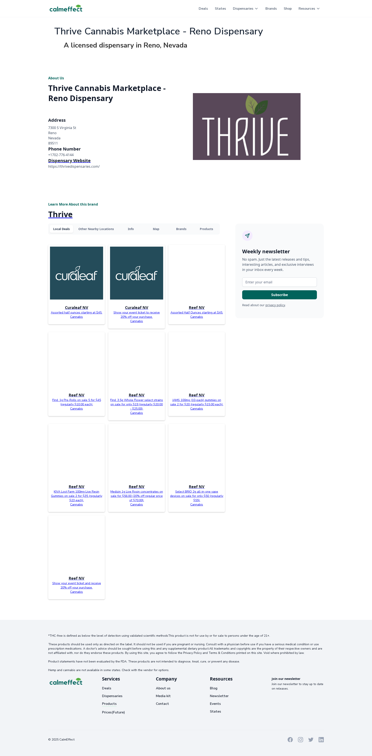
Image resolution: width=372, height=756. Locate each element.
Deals (203, 8)
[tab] (61, 229)
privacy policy (275, 305)
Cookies (110, 739)
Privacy (97, 739)
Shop (288, 8)
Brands (271, 8)
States (220, 8)
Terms (84, 739)
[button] (245, 8)
